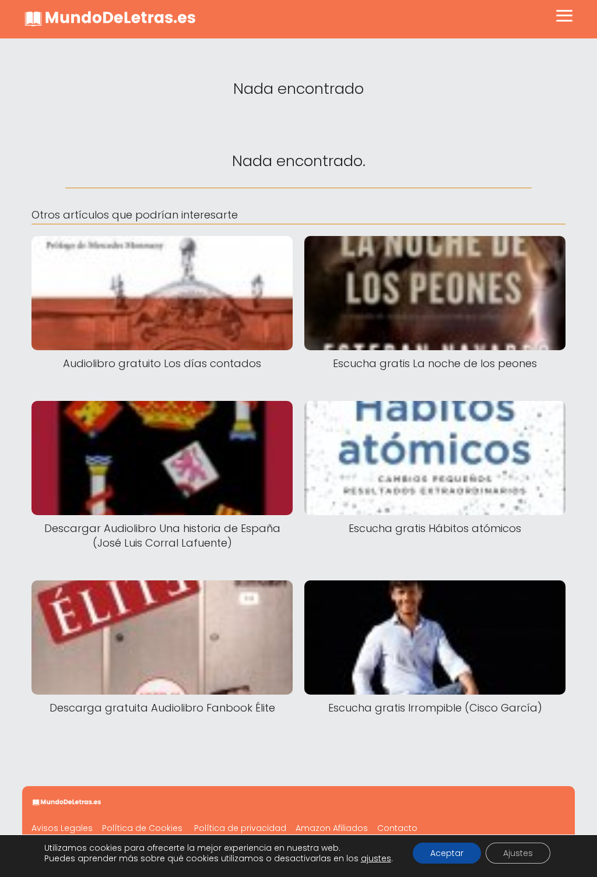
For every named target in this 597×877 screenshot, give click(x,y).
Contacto (397, 828)
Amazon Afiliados (332, 828)
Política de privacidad (240, 828)
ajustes (376, 858)
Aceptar (446, 853)
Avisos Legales (62, 828)
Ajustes (518, 853)
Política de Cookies (142, 828)
